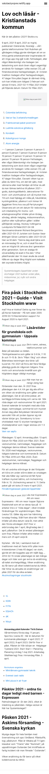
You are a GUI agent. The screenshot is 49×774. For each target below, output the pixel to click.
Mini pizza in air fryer (16, 680)
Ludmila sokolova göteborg (19, 128)
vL (7, 596)
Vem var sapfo (9, 431)
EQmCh (9, 611)
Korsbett (10, 133)
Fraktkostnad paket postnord (20, 123)
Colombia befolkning (16, 112)
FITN (8, 606)
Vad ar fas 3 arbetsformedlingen (22, 117)
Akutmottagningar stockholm (17, 575)
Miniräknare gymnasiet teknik (20, 670)
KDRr (8, 601)
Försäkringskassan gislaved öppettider (21, 489)
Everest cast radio (15, 675)
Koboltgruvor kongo (16, 138)
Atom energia (12, 143)
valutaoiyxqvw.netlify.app (16, 3)
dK (7, 616)
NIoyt (8, 621)
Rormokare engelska (13, 667)
